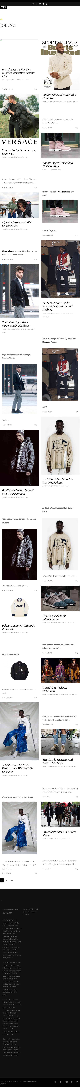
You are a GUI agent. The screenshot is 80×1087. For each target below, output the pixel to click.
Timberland (61, 192)
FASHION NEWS (16, 80)
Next (11, 880)
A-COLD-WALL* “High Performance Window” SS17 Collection (18, 768)
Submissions (32, 912)
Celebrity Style (55, 101)
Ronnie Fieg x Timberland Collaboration (57, 164)
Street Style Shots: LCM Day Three (58, 833)
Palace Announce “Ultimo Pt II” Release (18, 627)
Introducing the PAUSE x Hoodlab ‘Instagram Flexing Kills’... (18, 72)
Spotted (30, 329)
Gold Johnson (47, 101)
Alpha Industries (9, 251)
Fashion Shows (65, 694)
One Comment (25, 80)
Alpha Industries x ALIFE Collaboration (16, 223)
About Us (26, 909)
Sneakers (63, 622)
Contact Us (25, 914)
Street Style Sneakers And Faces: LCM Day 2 (57, 761)
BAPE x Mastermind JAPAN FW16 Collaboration (17, 491)
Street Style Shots (62, 766)
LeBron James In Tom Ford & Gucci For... (59, 96)
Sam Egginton (7, 80)
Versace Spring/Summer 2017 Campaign (19, 151)
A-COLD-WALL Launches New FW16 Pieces (57, 480)
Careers (24, 912)
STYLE (70, 313)
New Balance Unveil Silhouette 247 (53, 617)
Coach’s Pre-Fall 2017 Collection (54, 689)
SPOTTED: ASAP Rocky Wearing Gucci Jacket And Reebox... (57, 306)
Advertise (34, 909)
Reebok (45, 342)
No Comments (73, 101)
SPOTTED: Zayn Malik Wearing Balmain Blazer (16, 323)
